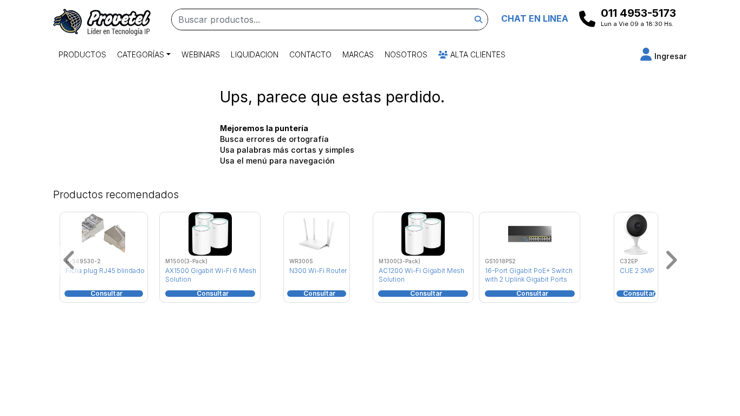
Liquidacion (254, 54)
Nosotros (406, 54)
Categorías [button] (140, 54)
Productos (82, 54)
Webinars (200, 54)
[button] (663, 56)
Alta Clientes (476, 54)
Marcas (358, 54)
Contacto (310, 54)
